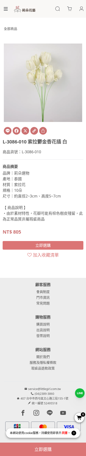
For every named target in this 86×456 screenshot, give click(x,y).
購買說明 (43, 324)
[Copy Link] (34, 131)
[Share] (43, 131)
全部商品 (10, 28)
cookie (28, 433)
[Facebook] (16, 131)
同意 (65, 433)
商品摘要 (10, 166)
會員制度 (43, 291)
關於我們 (43, 356)
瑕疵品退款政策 (43, 368)
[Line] (7, 131)
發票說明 (43, 335)
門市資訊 (43, 297)
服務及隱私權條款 (43, 362)
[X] (25, 131)
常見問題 (43, 303)
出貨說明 (43, 330)
